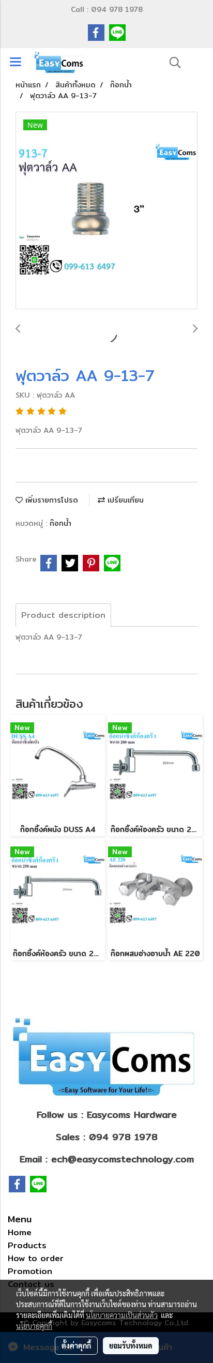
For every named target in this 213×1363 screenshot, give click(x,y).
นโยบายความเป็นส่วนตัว (122, 1315)
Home (20, 1232)
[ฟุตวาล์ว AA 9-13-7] (106, 211)
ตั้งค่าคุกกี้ (76, 1345)
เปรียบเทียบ (124, 500)
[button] (171, 62)
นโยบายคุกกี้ (34, 1325)
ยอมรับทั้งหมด (131, 1345)
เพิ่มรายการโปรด (50, 500)
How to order (36, 1258)
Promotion (30, 1271)
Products (27, 1245)
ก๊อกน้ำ (60, 523)
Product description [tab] (63, 615)
